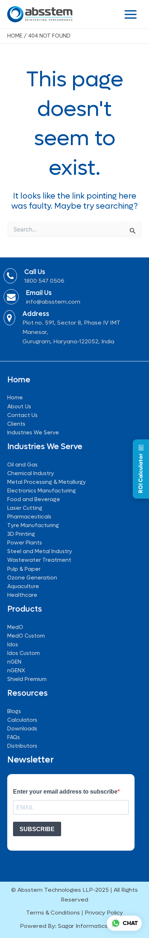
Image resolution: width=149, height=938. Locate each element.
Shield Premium (27, 679)
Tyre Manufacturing (33, 525)
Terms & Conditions (53, 912)
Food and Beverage (33, 499)
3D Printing (21, 534)
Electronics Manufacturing (41, 490)
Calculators (22, 720)
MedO (15, 627)
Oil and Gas (22, 464)
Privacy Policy (104, 912)
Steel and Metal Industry (39, 551)
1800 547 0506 (44, 281)
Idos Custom (23, 653)
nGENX (16, 670)
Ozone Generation (32, 577)
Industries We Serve (33, 432)
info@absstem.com (53, 301)
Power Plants (24, 542)
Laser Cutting (24, 508)
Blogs (14, 711)
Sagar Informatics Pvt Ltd (93, 926)
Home (15, 397)
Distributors (22, 746)
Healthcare (22, 595)
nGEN (14, 662)
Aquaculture (23, 586)
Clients (16, 424)
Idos (12, 644)
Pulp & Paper (24, 569)
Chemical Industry (30, 473)
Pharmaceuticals (29, 516)
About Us (19, 406)
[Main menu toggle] (130, 14)
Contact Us (22, 415)
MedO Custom (26, 636)
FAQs (13, 737)
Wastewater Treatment (39, 560)
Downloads (22, 728)
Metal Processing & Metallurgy (46, 482)
